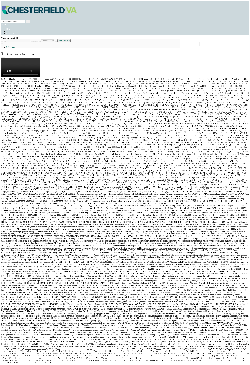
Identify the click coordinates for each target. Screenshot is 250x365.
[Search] (28, 21)
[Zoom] (34, 41)
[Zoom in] (37, 41)
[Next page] (5, 41)
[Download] (2, 57)
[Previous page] (2, 41)
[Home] (39, 18)
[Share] (2, 52)
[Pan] (32, 41)
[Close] (4, 57)
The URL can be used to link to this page (18, 54)
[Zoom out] (40, 41)
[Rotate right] (56, 41)
